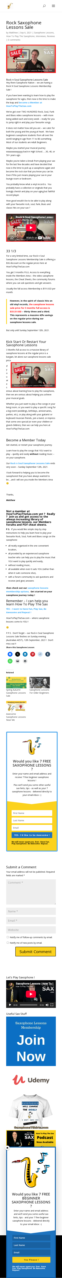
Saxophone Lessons (44, 32)
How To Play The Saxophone (20, 36)
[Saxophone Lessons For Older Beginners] (39, 682)
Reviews (51, 36)
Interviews (41, 36)
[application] (31, 994)
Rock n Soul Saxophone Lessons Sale (30, 463)
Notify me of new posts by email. (26, 942)
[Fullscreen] (51, 1004)
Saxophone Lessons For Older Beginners (39, 691)
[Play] (10, 1004)
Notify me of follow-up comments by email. (31, 937)
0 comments (14, 39)
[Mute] (47, 1004)
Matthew (13, 32)
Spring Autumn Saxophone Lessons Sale (16, 692)
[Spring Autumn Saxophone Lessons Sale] (16, 682)
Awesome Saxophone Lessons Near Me (16, 716)
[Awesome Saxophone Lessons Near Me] (16, 706)
